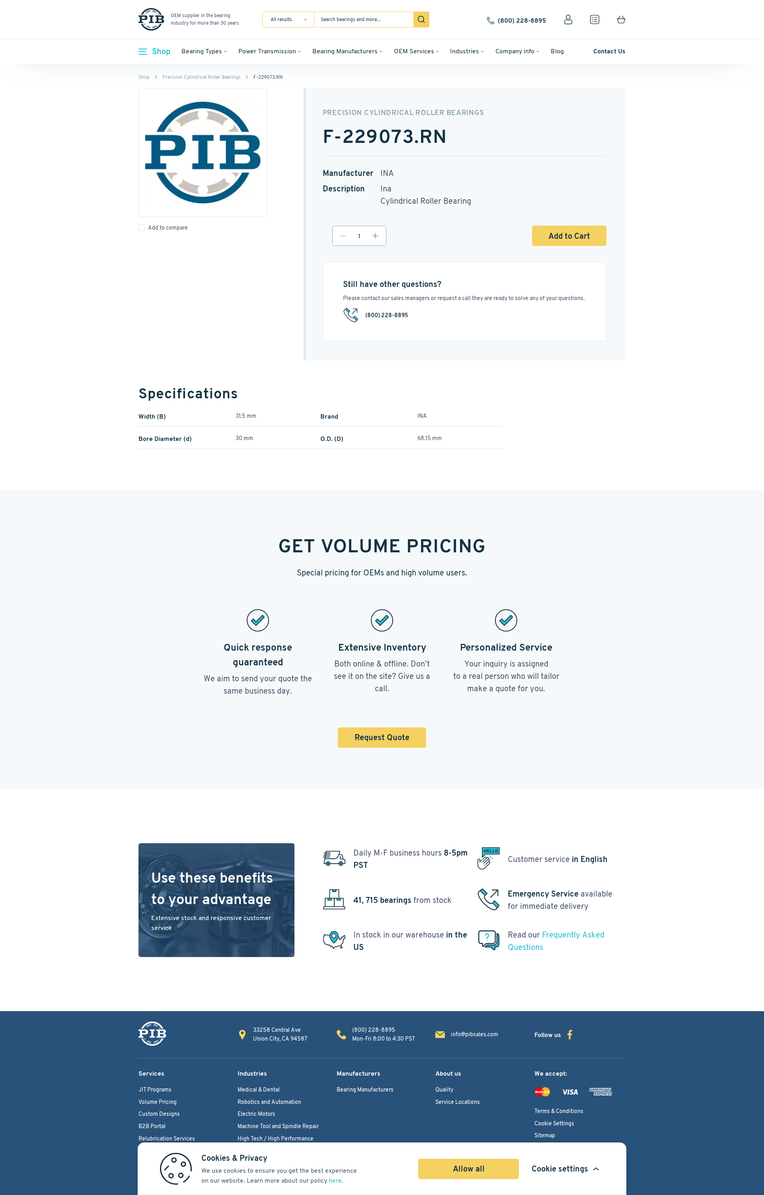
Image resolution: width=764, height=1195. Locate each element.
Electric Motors (256, 1113)
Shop (161, 51)
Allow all (469, 1169)
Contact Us (609, 51)
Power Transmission (267, 51)
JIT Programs (155, 1089)
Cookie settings (560, 1169)
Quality (444, 1089)
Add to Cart (569, 236)
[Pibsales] (152, 1034)
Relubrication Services (166, 1138)
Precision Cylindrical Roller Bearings (201, 77)
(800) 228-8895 (522, 19)
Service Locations (457, 1101)
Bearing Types (201, 51)
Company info (514, 51)
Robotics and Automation (269, 1101)
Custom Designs (159, 1113)
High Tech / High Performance (276, 1138)
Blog (557, 51)
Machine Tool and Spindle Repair (278, 1126)
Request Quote (382, 737)
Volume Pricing (157, 1101)
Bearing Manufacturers (345, 51)
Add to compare (168, 227)
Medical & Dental (259, 1089)
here (335, 1180)
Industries (464, 51)
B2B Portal (152, 1126)
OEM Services (414, 51)
